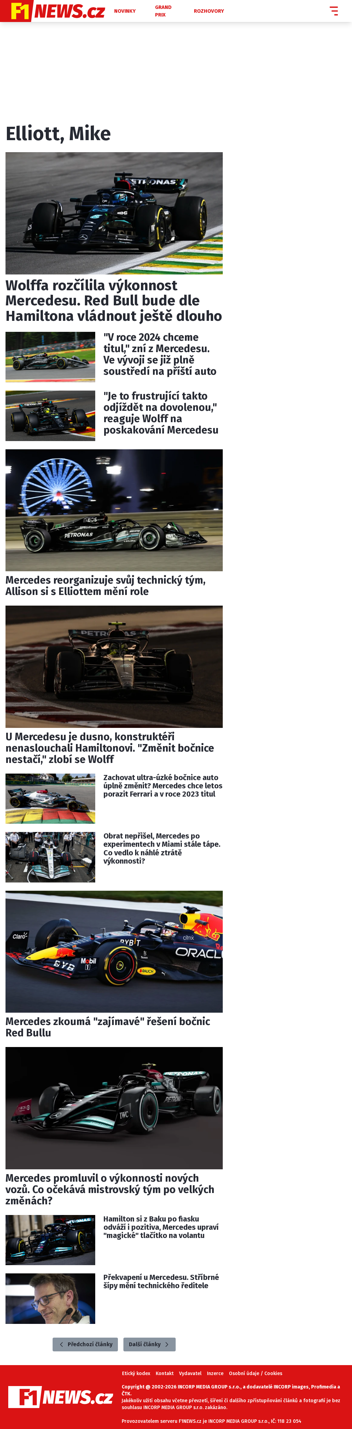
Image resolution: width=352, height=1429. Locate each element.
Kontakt (165, 1373)
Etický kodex (136, 1373)
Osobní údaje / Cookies (255, 1373)
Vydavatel (190, 1373)
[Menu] (333, 11)
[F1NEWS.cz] (56, 11)
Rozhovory (209, 11)
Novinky (125, 11)
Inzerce (215, 1373)
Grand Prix (163, 11)
